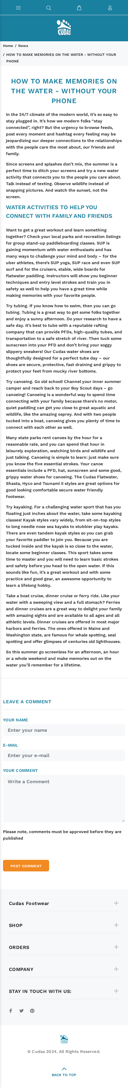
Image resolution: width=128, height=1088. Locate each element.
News (23, 46)
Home (8, 46)
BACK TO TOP (64, 1075)
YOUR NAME (15, 720)
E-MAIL (10, 745)
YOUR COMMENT (20, 770)
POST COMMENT (26, 866)
